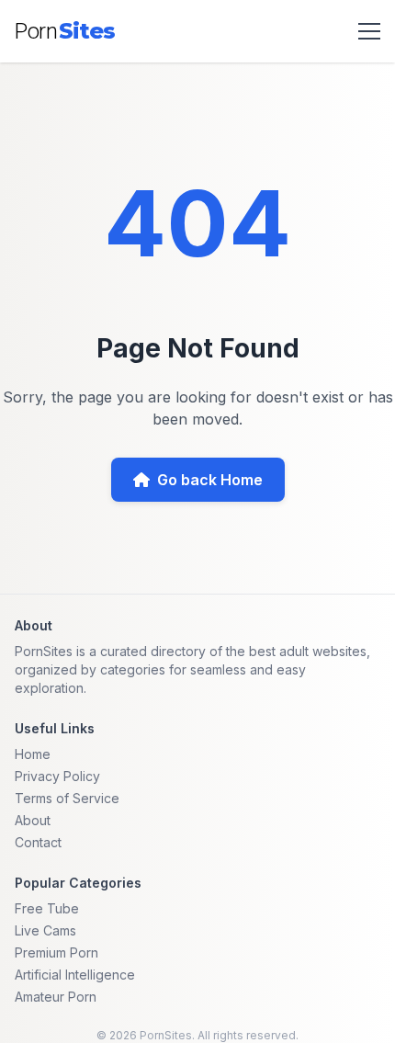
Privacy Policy (57, 776)
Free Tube (47, 908)
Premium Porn (56, 952)
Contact (38, 842)
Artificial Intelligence (75, 974)
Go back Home (210, 479)
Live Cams (45, 930)
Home (33, 754)
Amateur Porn (55, 996)
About (33, 820)
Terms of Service (67, 798)
